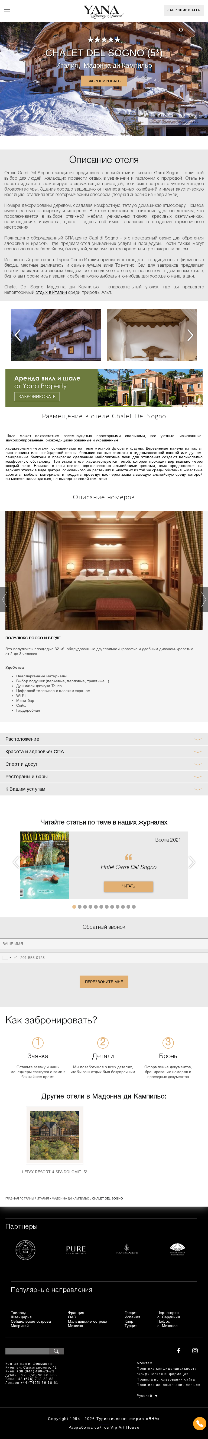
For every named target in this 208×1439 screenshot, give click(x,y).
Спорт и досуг (21, 764)
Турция (131, 1325)
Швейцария (21, 1317)
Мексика (75, 1325)
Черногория (168, 1312)
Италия (67, 65)
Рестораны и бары (26, 776)
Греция (131, 1312)
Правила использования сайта (166, 1379)
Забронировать (184, 10)
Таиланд (18, 1312)
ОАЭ (72, 1317)
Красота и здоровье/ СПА (34, 751)
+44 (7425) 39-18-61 (39, 1383)
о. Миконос (167, 1325)
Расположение (22, 739)
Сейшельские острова (31, 1321)
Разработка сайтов (89, 1427)
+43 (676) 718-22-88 (35, 1379)
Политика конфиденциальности (167, 1368)
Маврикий (20, 1325)
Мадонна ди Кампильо (118, 65)
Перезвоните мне (104, 982)
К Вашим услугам (25, 789)
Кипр (129, 1321)
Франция (76, 1312)
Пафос (163, 1321)
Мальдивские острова (88, 1321)
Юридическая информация (162, 1374)
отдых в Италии (51, 293)
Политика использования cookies (168, 1385)
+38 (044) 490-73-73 (35, 1371)
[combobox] (9, 957)
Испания (132, 1317)
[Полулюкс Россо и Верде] (104, 570)
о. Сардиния (168, 1317)
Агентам (144, 1363)
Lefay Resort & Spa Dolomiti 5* (54, 1172)
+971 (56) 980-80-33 (38, 1375)
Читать (128, 886)
